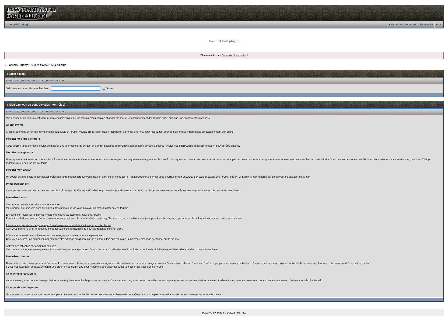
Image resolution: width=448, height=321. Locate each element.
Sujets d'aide (39, 65)
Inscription (240, 55)
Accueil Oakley (18, 24)
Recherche (426, 24)
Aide (439, 24)
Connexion (227, 55)
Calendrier (395, 24)
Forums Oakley (17, 65)
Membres (411, 24)
